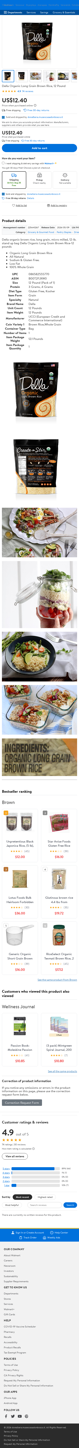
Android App (10, 1403)
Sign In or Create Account (30, 1232)
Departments (15, 12)
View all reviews (15, 1156)
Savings (44, 12)
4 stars (6, 1172)
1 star (7, 1185)
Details (30, 198)
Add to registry (59, 205)
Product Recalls (12, 1347)
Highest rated (45, 1197)
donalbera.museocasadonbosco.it (45, 117)
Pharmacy (9, 1332)
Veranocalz (9, 5)
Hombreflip (54, 5)
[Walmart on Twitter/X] (13, 1416)
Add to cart (39, 148)
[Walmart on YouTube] (20, 1416)
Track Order (30, 1237)
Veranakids (65, 5)
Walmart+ (9, 1309)
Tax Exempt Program (15, 1352)
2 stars (6, 1181)
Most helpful (12, 1205)
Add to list (21, 205)
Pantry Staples (64, 232)
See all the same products (62, 1071)
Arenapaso (42, 5)
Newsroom (10, 1265)
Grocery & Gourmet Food (41, 232)
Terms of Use (11, 1365)
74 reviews (27, 91)
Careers (8, 1260)
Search (70, 1205)
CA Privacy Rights (13, 1375)
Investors (9, 1271)
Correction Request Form (22, 1103)
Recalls (7, 1337)
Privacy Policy (11, 1370)
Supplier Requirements (16, 1281)
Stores (7, 1298)
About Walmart (12, 1255)
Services (31, 12)
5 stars (6, 1168)
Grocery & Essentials (64, 12)
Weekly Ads (53, 1237)
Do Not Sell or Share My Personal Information (28, 1385)
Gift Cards (9, 1314)
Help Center (61, 1232)
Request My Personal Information (22, 1380)
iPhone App (10, 1398)
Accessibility (10, 1342)
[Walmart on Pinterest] (27, 1416)
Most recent (22, 1197)
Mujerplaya (31, 5)
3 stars (6, 1177)
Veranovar (19, 5)
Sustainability (11, 1276)
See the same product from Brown (57, 979)
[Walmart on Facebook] (6, 1416)
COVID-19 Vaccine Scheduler (20, 1326)
